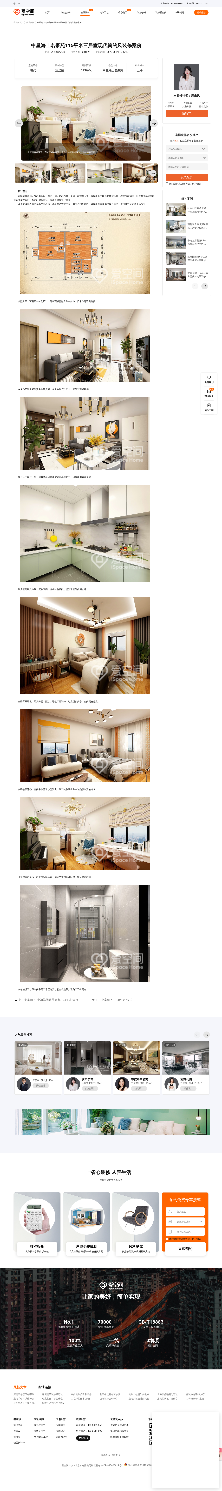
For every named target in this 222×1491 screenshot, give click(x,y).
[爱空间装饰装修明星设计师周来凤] (73, 1090)
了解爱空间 (161, 12)
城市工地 (104, 12)
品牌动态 (60, 1431)
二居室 (134, 1083)
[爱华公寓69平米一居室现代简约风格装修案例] (87, 1058)
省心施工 (123, 12)
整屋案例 (85, 12)
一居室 (85, 1083)
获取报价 (186, 177)
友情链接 (44, 1387)
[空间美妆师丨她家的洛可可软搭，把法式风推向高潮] (38, 1058)
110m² (50, 1080)
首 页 (47, 12)
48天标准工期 (41, 1436)
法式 (43, 1080)
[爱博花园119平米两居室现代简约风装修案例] (185, 1058)
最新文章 (19, 1387)
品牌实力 (60, 1425)
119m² (198, 1083)
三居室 (36, 1080)
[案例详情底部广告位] (112, 1134)
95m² (149, 1083)
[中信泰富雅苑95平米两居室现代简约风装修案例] (136, 1058)
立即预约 (185, 1249)
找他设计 (40, 1085)
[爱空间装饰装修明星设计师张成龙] (24, 1090)
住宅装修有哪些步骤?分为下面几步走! (61, 1398)
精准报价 (201, 12)
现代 (92, 1083)
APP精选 (179, 12)
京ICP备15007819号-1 (112, 1465)
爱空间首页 (18, 22)
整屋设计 (18, 1431)
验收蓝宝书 (39, 1431)
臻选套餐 (66, 12)
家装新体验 (61, 1436)
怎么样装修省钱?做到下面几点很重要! (90, 1398)
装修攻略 (141, 12)
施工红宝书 (39, 1425)
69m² (99, 1083)
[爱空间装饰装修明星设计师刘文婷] (171, 1090)
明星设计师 (19, 1442)
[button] (19, 123)
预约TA (186, 113)
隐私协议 (185, 183)
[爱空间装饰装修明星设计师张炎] (122, 1090)
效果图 (16, 1436)
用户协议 (196, 183)
